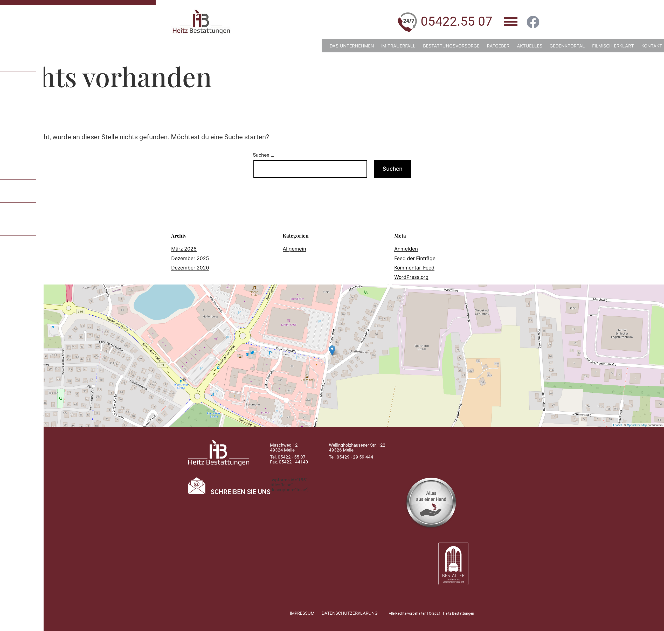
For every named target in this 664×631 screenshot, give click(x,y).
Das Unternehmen (352, 45)
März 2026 (184, 249)
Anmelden (406, 249)
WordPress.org (411, 277)
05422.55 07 (457, 21)
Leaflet (617, 425)
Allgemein (294, 249)
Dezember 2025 (190, 258)
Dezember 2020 (190, 268)
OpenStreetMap (637, 425)
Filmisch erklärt (613, 45)
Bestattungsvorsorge (451, 45)
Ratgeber (498, 45)
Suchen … (263, 154)
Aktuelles (529, 45)
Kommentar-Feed (414, 268)
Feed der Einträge (414, 258)
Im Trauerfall (398, 45)
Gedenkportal (567, 45)
